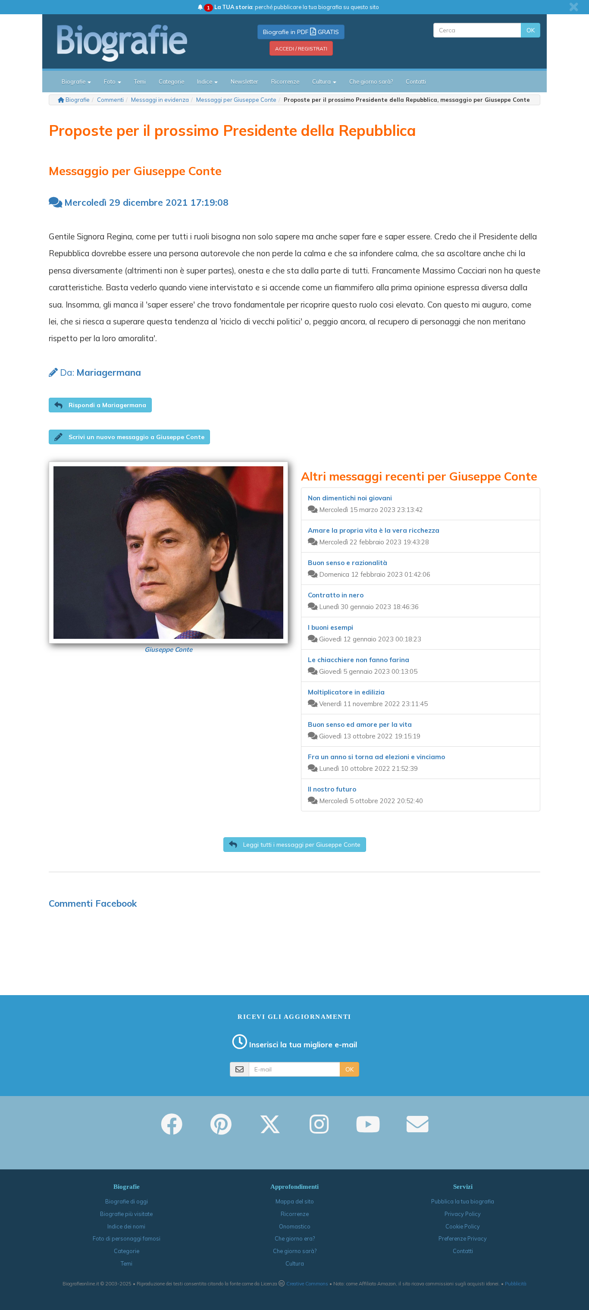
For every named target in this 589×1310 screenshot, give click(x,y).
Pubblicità (515, 1284)
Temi (140, 81)
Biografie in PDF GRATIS (301, 32)
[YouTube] (368, 1130)
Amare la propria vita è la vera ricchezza (373, 530)
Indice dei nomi (126, 1226)
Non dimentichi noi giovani (350, 498)
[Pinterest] (221, 1130)
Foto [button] (110, 81)
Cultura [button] (322, 81)
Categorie (171, 81)
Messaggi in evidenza (160, 99)
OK (530, 30)
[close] (574, 7)
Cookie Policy (462, 1226)
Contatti (416, 81)
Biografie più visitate (126, 1213)
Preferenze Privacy (463, 1238)
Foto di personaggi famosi (126, 1238)
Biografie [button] (74, 81)
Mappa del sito (295, 1201)
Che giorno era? (295, 1238)
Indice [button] (205, 81)
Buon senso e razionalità (347, 563)
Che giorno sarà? (371, 81)
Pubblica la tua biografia (462, 1201)
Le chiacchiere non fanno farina (358, 660)
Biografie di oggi (126, 1201)
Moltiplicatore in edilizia (346, 692)
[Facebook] (171, 1130)
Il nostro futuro (332, 789)
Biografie (78, 99)
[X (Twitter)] (270, 1130)
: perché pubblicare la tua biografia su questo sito (293, 6)
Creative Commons (307, 1284)
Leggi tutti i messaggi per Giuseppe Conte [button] (300, 844)
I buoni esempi (330, 627)
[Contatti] (417, 1130)
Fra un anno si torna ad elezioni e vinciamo (376, 757)
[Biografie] (132, 43)
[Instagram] (319, 1130)
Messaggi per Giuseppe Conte (236, 99)
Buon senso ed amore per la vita (360, 724)
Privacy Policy (463, 1213)
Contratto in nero (335, 595)
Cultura (294, 1263)
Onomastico (294, 1226)
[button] (100, 405)
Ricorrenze (285, 81)
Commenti (110, 99)
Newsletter (244, 81)
